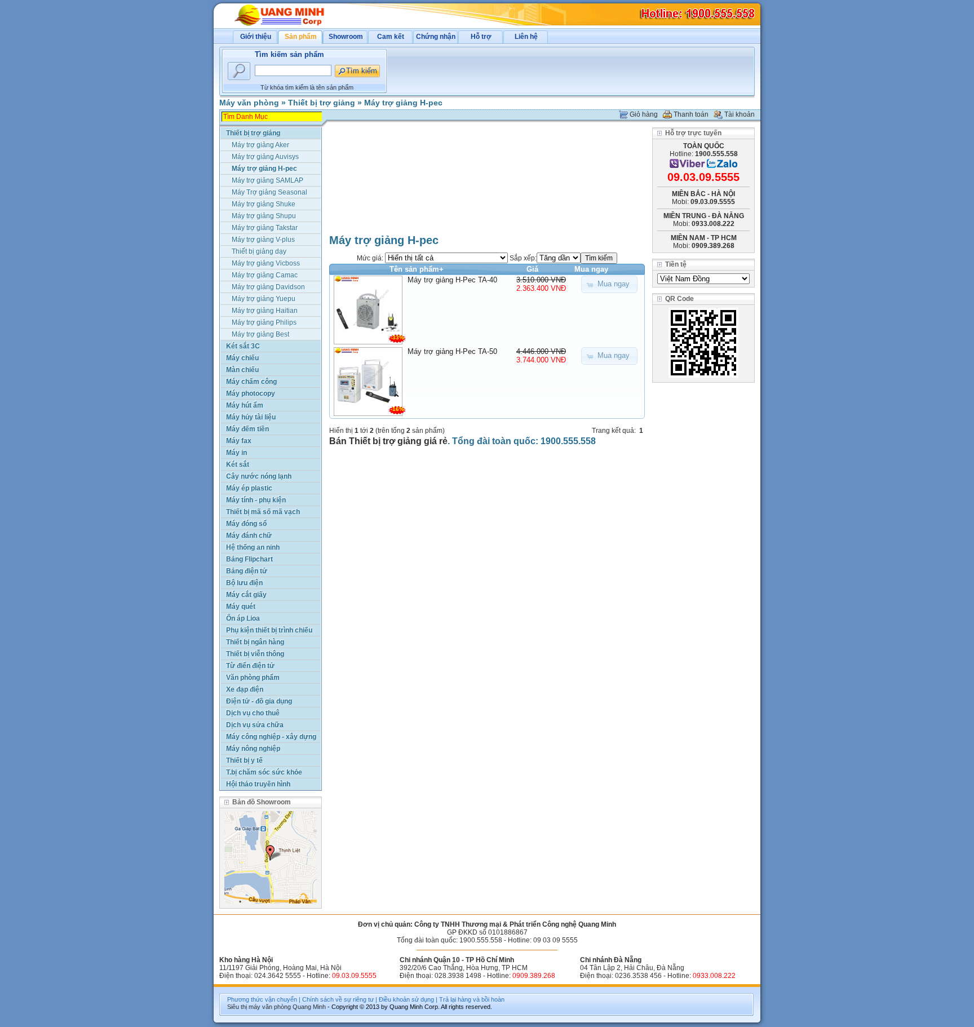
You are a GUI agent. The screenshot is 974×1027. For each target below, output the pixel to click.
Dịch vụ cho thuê (253, 713)
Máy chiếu (242, 358)
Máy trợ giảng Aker (260, 145)
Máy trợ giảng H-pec (403, 102)
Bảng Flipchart (249, 559)
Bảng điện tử (246, 571)
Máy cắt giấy (246, 595)
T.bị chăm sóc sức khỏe (264, 772)
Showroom (346, 37)
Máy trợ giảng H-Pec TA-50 (452, 351)
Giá (532, 269)
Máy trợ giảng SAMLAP (267, 180)
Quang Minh (309, 1006)
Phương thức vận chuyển (262, 999)
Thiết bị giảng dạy (259, 251)
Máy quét (240, 606)
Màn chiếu (242, 370)
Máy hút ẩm (244, 405)
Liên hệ (526, 37)
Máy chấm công (251, 382)
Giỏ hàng (644, 114)
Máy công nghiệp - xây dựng (271, 737)
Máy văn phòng (249, 102)
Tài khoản (739, 114)
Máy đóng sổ (246, 524)
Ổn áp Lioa (243, 618)
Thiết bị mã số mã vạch (263, 512)
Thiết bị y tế (244, 760)
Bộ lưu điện (244, 583)
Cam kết (390, 37)
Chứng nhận (435, 37)
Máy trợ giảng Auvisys (265, 157)
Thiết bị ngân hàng (255, 642)
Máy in (236, 453)
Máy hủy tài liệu (251, 417)
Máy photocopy (250, 393)
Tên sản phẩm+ (416, 269)
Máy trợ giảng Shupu (264, 216)
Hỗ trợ (481, 37)
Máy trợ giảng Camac (265, 275)
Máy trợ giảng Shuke (263, 204)
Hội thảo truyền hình (258, 784)
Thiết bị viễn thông (255, 654)
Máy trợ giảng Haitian (265, 311)
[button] (609, 284)
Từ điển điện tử (250, 666)
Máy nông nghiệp (253, 748)
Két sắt (237, 464)
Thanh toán (691, 114)
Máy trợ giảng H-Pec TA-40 (452, 280)
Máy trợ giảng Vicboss (266, 263)
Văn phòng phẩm (253, 677)
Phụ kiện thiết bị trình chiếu (269, 630)
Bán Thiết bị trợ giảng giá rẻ (388, 441)
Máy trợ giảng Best (260, 334)
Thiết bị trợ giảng (321, 102)
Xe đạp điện (244, 689)
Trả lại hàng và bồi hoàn (471, 999)
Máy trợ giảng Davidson (268, 287)
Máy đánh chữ (249, 535)
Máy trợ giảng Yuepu (263, 299)
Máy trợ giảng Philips (264, 322)
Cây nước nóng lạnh (258, 476)
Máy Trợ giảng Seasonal (269, 192)
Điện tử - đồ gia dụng (259, 701)
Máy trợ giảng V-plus (263, 240)
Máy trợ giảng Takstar (265, 228)
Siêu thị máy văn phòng (259, 1006)
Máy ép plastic (249, 488)
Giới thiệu (255, 37)
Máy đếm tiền (247, 429)
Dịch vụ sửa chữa (255, 725)
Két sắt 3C (243, 346)
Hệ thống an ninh (253, 547)
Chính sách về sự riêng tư (338, 999)
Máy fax (238, 441)
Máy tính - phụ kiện (256, 500)
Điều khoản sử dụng (406, 999)
